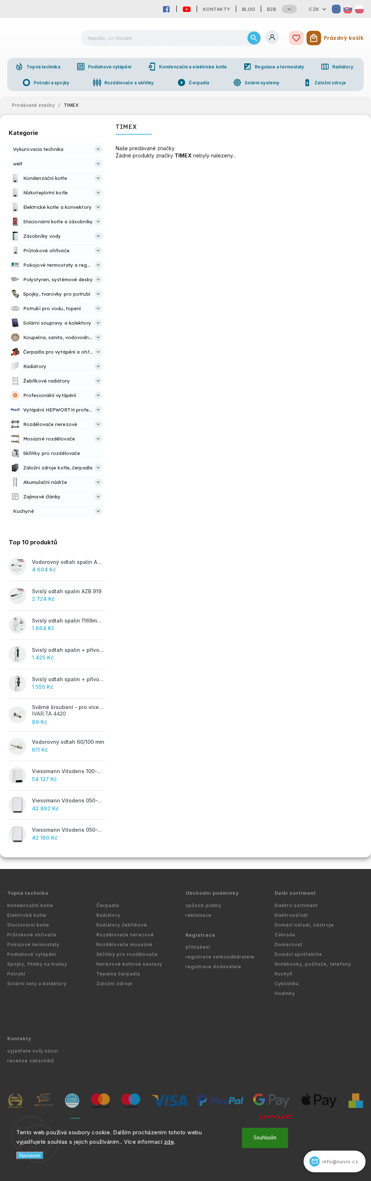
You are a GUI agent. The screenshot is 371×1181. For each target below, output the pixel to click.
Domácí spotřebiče (298, 954)
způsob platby (203, 905)
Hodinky (285, 993)
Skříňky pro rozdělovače (127, 954)
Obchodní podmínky (212, 893)
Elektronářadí (291, 915)
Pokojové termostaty (33, 944)
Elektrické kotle (26, 915)
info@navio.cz (335, 1161)
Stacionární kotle (28, 925)
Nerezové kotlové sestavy (129, 964)
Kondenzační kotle (30, 905)
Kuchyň (284, 974)
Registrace (200, 935)
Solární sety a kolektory (37, 983)
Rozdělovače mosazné (124, 944)
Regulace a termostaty (273, 66)
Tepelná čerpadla (118, 974)
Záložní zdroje (324, 82)
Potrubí (16, 974)
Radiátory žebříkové (121, 925)
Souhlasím (265, 1138)
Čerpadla (193, 82)
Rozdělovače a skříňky (123, 82)
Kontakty (216, 9)
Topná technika (37, 66)
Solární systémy (256, 82)
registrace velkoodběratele (220, 956)
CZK (314, 9)
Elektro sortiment (296, 905)
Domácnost (289, 944)
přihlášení (198, 947)
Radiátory (337, 66)
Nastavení (30, 1155)
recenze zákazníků (30, 1060)
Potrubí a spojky (45, 82)
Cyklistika (287, 983)
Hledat (253, 38)
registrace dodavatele (213, 966)
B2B (271, 9)
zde (169, 1141)
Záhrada (285, 934)
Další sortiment (295, 893)
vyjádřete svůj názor (33, 1051)
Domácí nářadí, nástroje (304, 925)
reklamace (199, 915)
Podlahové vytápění (103, 66)
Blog (248, 9)
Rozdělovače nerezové (125, 934)
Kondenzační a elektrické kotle (187, 66)
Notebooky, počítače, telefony (313, 964)
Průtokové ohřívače (32, 934)
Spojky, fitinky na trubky (37, 964)
